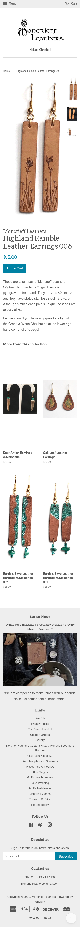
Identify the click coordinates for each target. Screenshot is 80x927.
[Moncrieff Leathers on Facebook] (30, 825)
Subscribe (66, 856)
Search (40, 718)
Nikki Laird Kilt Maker (40, 755)
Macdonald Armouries (40, 766)
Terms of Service (40, 799)
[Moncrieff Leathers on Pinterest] (40, 825)
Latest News (40, 617)
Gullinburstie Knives (40, 777)
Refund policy (40, 805)
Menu (12, 3)
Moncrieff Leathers (44, 897)
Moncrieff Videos (40, 794)
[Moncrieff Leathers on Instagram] (49, 825)
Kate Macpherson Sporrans (40, 761)
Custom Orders (40, 734)
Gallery (40, 740)
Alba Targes (40, 772)
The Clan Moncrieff (40, 729)
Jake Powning (40, 783)
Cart (73, 3)
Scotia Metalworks (40, 788)
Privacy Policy (40, 724)
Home (6, 71)
